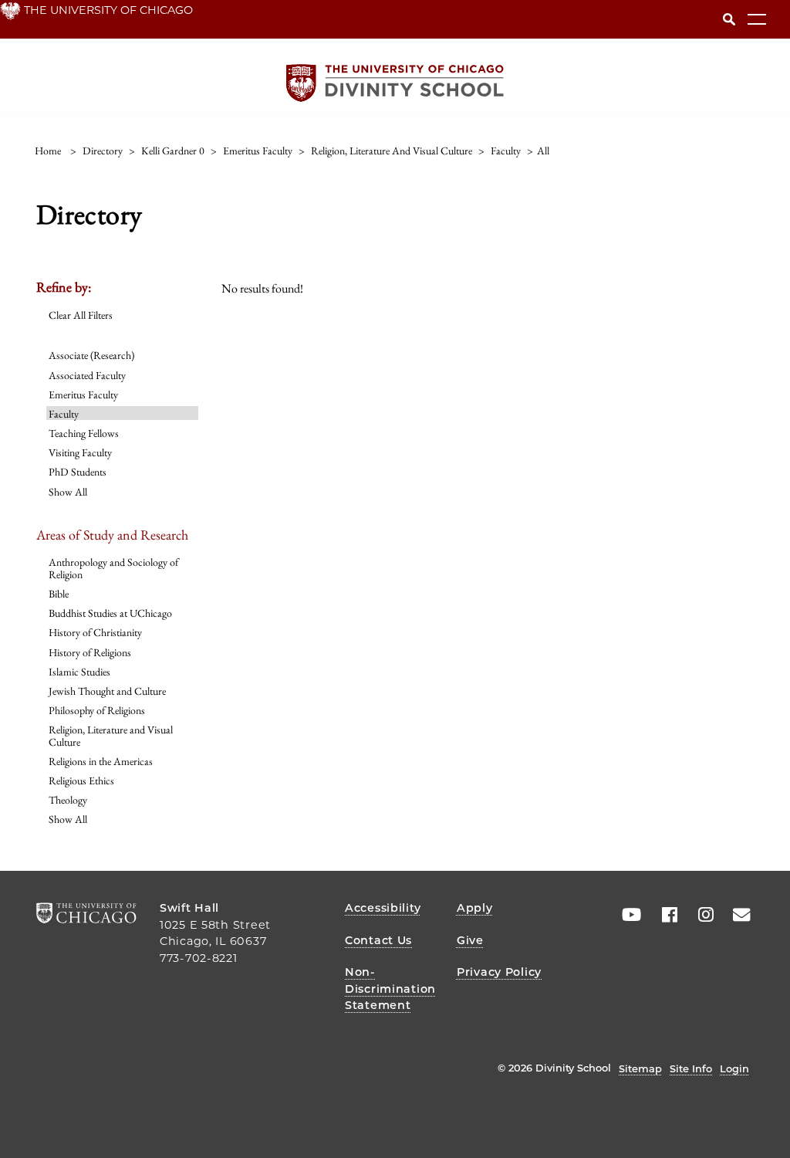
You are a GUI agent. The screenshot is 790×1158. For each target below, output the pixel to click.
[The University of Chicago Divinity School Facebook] (664, 915)
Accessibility (382, 908)
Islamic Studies (79, 672)
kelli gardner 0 (172, 150)
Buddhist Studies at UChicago (110, 613)
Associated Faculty (87, 375)
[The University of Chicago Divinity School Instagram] (700, 915)
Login (734, 1068)
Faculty (64, 414)
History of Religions (90, 652)
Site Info (691, 1068)
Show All (68, 492)
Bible (59, 594)
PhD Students (77, 472)
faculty (506, 150)
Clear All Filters (81, 315)
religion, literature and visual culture (391, 150)
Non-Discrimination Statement (390, 988)
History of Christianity (95, 632)
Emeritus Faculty (83, 394)
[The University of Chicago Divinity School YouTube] (628, 915)
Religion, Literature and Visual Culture (111, 735)
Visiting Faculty (80, 452)
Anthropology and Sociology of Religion (113, 568)
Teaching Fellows (84, 433)
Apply (475, 908)
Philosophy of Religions (97, 710)
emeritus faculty (257, 150)
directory (103, 150)
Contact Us (378, 940)
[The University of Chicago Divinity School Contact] (737, 915)
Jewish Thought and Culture (107, 691)
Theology (68, 800)
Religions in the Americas (101, 761)
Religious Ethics (81, 780)
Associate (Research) (91, 355)
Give (470, 940)
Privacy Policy (499, 972)
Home (48, 150)
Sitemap (640, 1068)
